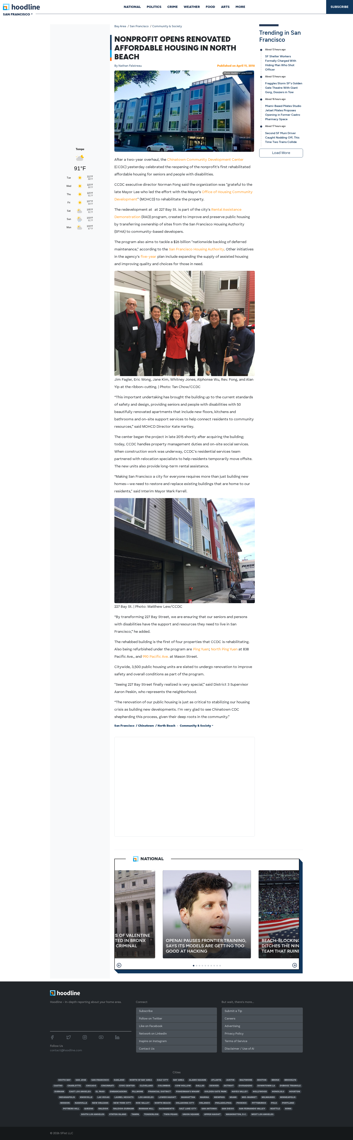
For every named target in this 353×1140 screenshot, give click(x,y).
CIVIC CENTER (127, 1086)
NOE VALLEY (142, 1103)
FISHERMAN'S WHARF (187, 1092)
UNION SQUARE (191, 1114)
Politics (154, 7)
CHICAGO (91, 1086)
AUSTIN (230, 1080)
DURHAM (59, 1092)
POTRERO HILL (71, 1109)
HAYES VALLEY (240, 1092)
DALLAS (200, 1086)
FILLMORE (137, 1092)
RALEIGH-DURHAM (123, 1109)
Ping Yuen (201, 649)
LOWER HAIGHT (167, 1097)
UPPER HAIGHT (212, 1114)
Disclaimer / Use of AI (239, 1048)
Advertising (232, 1026)
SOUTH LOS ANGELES (92, 1114)
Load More (281, 153)
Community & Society (167, 26)
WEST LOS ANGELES (262, 1114)
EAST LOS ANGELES (80, 1092)
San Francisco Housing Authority (196, 249)
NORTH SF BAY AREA (141, 1080)
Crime (172, 7)
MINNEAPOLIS (287, 1097)
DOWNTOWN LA (266, 1086)
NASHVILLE (81, 1103)
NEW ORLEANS (100, 1103)
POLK (274, 1103)
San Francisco (139, 26)
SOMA (288, 1109)
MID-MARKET (249, 1097)
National (132, 7)
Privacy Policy (234, 1033)
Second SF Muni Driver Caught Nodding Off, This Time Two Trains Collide (282, 137)
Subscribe (340, 7)
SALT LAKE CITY (187, 1109)
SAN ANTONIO (209, 1109)
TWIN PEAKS (170, 1114)
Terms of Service (236, 1041)
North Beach (166, 725)
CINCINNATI (107, 1086)
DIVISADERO (245, 1086)
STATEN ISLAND (117, 1114)
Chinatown (146, 725)
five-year (149, 257)
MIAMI (233, 1097)
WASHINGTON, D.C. (236, 1114)
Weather (192, 7)
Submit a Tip (233, 1011)
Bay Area (120, 26)
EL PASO (100, 1092)
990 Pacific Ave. (156, 657)
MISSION (65, 1103)
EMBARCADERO (118, 1092)
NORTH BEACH (163, 1103)
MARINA (204, 1097)
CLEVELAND (146, 1086)
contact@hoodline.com (66, 1050)
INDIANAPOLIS (67, 1097)
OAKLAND (119, 1080)
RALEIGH (103, 1109)
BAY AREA (178, 1080)
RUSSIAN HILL (146, 1109)
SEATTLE (275, 1109)
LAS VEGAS (103, 1097)
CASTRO (58, 1086)
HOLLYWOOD (260, 1092)
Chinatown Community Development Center (205, 160)
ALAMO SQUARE (197, 1080)
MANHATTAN (188, 1097)
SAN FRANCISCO (100, 1080)
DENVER (214, 1086)
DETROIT (229, 1086)
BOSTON (261, 1080)
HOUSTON (294, 1092)
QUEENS (88, 1109)
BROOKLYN (290, 1080)
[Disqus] (184, 786)
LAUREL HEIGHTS (124, 1097)
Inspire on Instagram (153, 1041)
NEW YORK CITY (122, 1103)
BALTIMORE (246, 1080)
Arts (225, 7)
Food (210, 7)
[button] (119, 965)
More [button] (240, 7)
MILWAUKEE (268, 1097)
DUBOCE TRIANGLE (290, 1086)
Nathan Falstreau (128, 65)
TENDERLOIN (151, 1114)
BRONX (275, 1080)
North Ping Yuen (224, 649)
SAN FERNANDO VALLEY (252, 1109)
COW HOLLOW (183, 1086)
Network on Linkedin (153, 1033)
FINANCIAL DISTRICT (159, 1092)
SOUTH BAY (64, 1080)
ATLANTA (216, 1080)
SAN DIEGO (228, 1109)
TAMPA (135, 1114)
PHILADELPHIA (223, 1103)
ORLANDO (204, 1103)
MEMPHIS (219, 1097)
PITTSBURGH (259, 1103)
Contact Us (146, 1048)
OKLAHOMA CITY (185, 1103)
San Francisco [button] (16, 14)
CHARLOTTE (74, 1086)
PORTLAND (288, 1103)
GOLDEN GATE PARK (215, 1092)
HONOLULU (278, 1092)
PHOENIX (241, 1103)
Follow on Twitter (150, 1018)
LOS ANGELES (146, 1097)
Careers (230, 1018)
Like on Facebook (150, 1026)
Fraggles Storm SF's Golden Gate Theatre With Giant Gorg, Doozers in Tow (283, 88)
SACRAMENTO (166, 1109)
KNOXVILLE (86, 1097)
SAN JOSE (81, 1080)
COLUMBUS (164, 1086)
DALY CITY (162, 1080)
